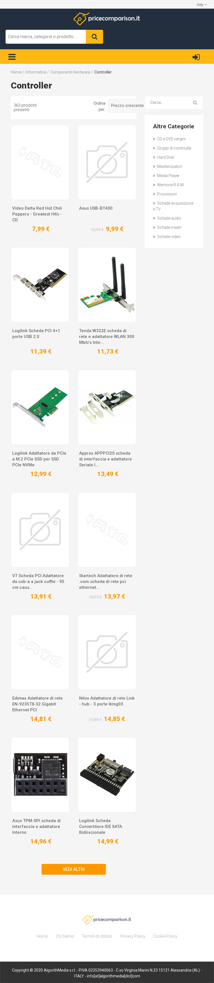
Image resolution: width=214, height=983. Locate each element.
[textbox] (46, 36)
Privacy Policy (132, 936)
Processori (166, 194)
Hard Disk (165, 157)
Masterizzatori (169, 166)
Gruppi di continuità (173, 148)
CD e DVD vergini (171, 139)
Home (42, 936)
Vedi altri (74, 869)
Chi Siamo (65, 936)
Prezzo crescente (128, 105)
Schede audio (168, 218)
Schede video (168, 236)
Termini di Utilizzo (97, 936)
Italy (200, 5)
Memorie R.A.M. (170, 185)
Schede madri (168, 227)
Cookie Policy (165, 936)
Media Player (167, 175)
